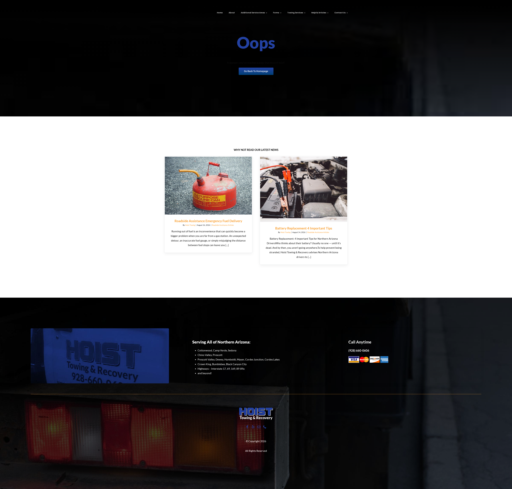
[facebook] (247, 426)
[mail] (259, 426)
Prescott (217, 354)
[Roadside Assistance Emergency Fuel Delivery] (208, 186)
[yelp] (253, 426)
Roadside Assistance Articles (223, 225)
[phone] (264, 426)
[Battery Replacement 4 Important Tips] (303, 189)
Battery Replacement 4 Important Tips (303, 186)
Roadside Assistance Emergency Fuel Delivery (208, 183)
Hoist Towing (190, 225)
